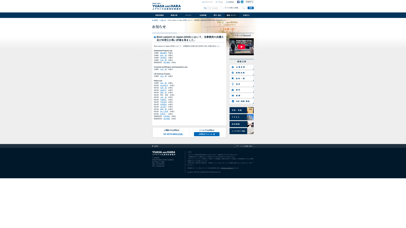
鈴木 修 (163, 55)
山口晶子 (163, 107)
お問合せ (246, 15)
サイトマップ (208, 2)
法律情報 (203, 15)
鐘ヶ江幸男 (164, 111)
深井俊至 (163, 58)
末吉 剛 (163, 60)
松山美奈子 (164, 85)
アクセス (220, 2)
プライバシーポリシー (227, 168)
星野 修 (163, 92)
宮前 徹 (163, 88)
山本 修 (163, 97)
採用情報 (231, 2)
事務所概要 (159, 15)
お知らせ (163, 20)
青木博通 (166, 62)
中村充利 (163, 102)
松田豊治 (163, 104)
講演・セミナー (232, 15)
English (248, 2)
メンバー (188, 15)
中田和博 (166, 116)
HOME (156, 20)
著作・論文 (217, 15)
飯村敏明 (163, 53)
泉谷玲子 (163, 90)
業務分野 (174, 15)
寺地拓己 (163, 100)
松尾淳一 (163, 114)
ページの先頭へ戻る (246, 146)
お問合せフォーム (205, 134)
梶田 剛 (163, 109)
